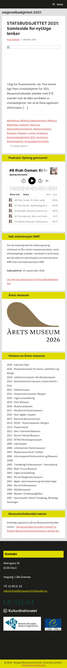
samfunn (43, 137)
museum (42, 133)
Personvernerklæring (34, 665)
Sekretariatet (20, 146)
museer (12, 133)
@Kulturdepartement (34, 120)
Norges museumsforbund (20, 4)
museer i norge (27, 133)
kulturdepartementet (20, 128)
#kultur (53, 120)
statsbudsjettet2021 (37, 141)
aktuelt (25, 124)
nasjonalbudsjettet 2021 (21, 137)
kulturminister (43, 128)
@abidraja (13, 120)
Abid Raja (13, 124)
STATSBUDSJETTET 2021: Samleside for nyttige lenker (33, 28)
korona (36, 124)
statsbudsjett (15, 141)
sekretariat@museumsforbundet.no (25, 591)
